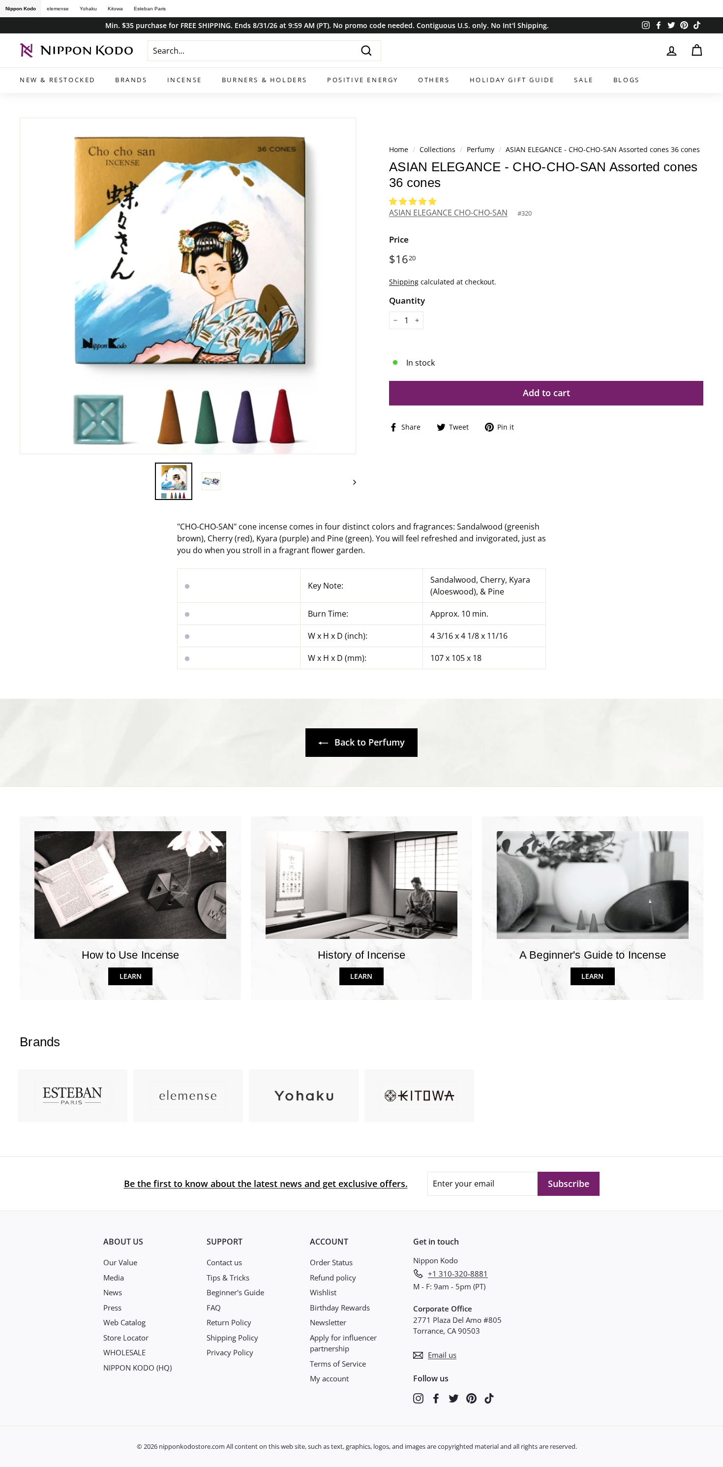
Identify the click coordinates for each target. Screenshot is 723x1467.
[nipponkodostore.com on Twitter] (454, 1397)
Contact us (224, 1262)
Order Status (331, 1262)
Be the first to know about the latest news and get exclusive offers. (266, 1183)
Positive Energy (362, 79)
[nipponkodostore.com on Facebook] (436, 1397)
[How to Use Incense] (130, 885)
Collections (438, 149)
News (112, 1292)
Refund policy (333, 1277)
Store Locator (126, 1337)
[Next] (350, 481)
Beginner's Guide (235, 1292)
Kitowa (115, 8)
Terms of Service (338, 1364)
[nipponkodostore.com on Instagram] (418, 1397)
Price (399, 239)
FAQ (214, 1307)
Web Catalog (124, 1322)
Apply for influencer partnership (343, 1343)
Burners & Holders (264, 79)
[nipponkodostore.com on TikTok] (489, 1397)
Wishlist (323, 1292)
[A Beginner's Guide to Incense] (593, 885)
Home (398, 149)
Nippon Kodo (20, 8)
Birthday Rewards (340, 1307)
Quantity (407, 300)
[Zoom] (188, 286)
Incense (184, 79)
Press (112, 1307)
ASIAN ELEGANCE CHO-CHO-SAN (448, 212)
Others (434, 79)
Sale (583, 79)
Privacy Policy (230, 1352)
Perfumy (480, 149)
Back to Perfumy (368, 742)
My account (329, 1378)
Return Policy (229, 1322)
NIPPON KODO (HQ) (137, 1368)
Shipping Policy (232, 1337)
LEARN (131, 976)
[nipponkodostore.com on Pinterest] (471, 1397)
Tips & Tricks (228, 1277)
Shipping (404, 281)
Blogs (626, 79)
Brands (131, 79)
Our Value (120, 1262)
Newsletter (328, 1322)
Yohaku (88, 8)
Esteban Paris (150, 8)
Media (113, 1277)
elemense (58, 8)
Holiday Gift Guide (512, 79)
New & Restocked (57, 79)
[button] (413, 201)
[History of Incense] (361, 885)
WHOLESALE (124, 1352)
